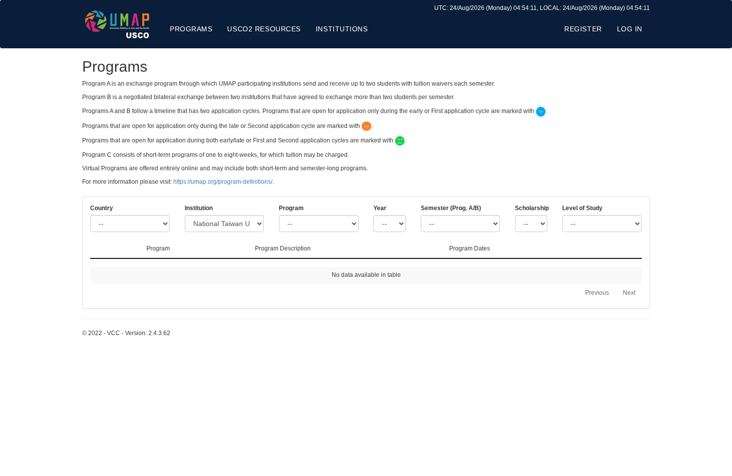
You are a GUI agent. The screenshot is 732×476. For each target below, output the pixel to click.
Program (291, 208)
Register (583, 29)
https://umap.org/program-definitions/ (222, 181)
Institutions (342, 29)
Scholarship (531, 208)
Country (101, 208)
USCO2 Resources (263, 29)
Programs (191, 29)
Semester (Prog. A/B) (451, 208)
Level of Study (582, 208)
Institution (199, 208)
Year (379, 208)
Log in (629, 29)
